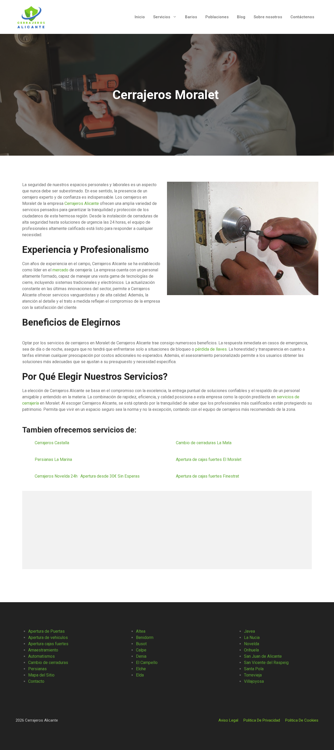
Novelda (251, 643)
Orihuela (251, 650)
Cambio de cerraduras (48, 662)
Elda (140, 675)
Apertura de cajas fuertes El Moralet (209, 459)
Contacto (36, 681)
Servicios (161, 17)
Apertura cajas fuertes (48, 643)
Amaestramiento (43, 650)
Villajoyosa (254, 681)
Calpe (141, 650)
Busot (141, 643)
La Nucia (252, 637)
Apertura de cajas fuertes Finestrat (208, 476)
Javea (249, 631)
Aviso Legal (228, 720)
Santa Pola (254, 668)
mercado (60, 269)
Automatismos (41, 656)
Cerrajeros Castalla (52, 442)
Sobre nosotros (268, 17)
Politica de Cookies (301, 720)
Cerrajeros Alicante (81, 203)
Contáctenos (302, 17)
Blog (241, 17)
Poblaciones (217, 17)
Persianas (37, 668)
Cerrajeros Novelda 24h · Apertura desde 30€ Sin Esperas (87, 476)
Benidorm (144, 637)
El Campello (147, 662)
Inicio (140, 17)
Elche (141, 668)
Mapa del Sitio (41, 675)
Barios (191, 17)
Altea (140, 631)
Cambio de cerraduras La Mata (204, 442)
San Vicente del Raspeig (266, 662)
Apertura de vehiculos (48, 637)
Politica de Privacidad (261, 720)
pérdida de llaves (211, 349)
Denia (141, 656)
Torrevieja (253, 675)
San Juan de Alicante (263, 656)
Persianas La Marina (54, 459)
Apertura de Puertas (46, 631)
